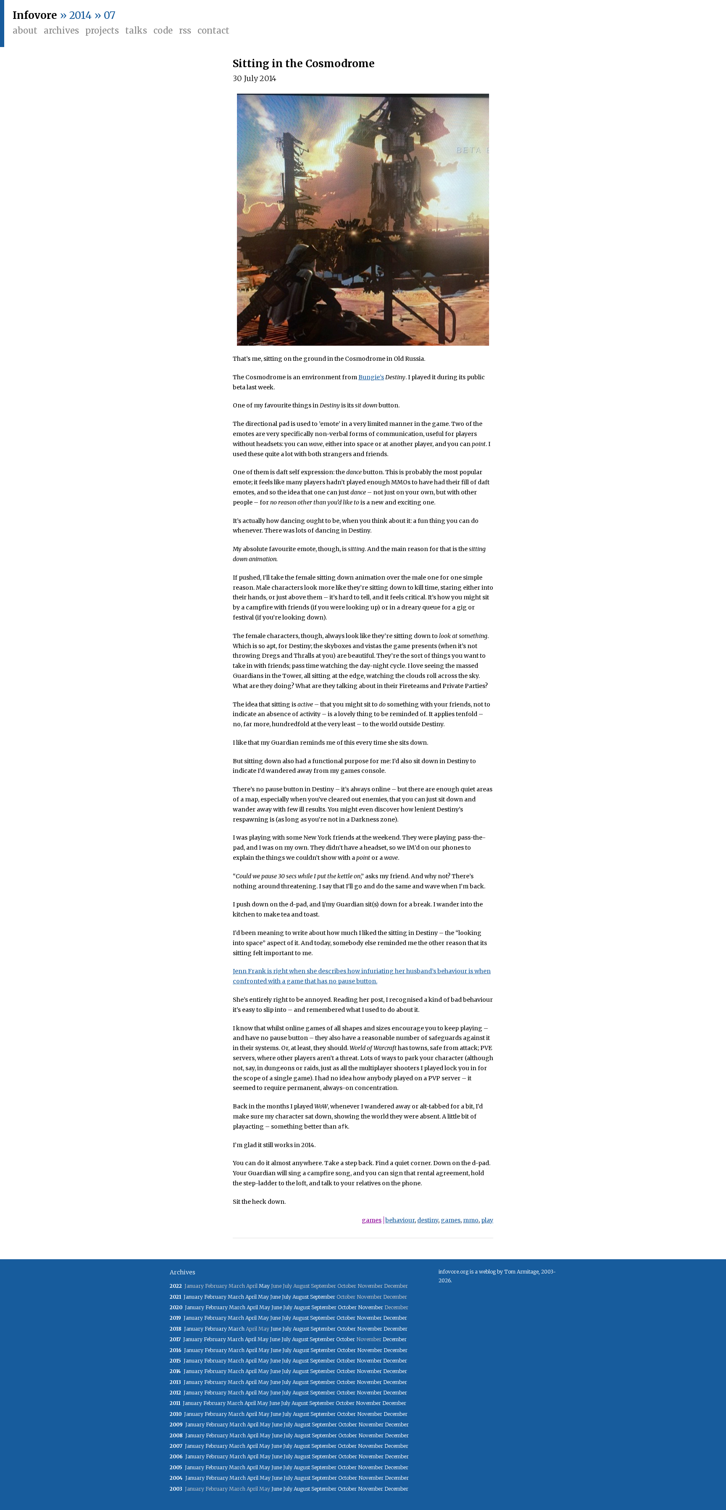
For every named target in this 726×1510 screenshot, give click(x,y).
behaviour (400, 1220)
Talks (136, 30)
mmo (471, 1220)
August (300, 1297)
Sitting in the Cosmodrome (304, 63)
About (25, 30)
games (371, 1220)
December (395, 1318)
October (347, 1307)
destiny (427, 1220)
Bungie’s (371, 377)
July (286, 1297)
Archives (61, 30)
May (264, 1286)
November (370, 1307)
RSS (185, 30)
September (322, 1297)
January (193, 1297)
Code (163, 30)
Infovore (35, 15)
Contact (213, 30)
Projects (102, 30)
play (487, 1220)
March (236, 1297)
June (275, 1297)
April (251, 1297)
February (215, 1297)
